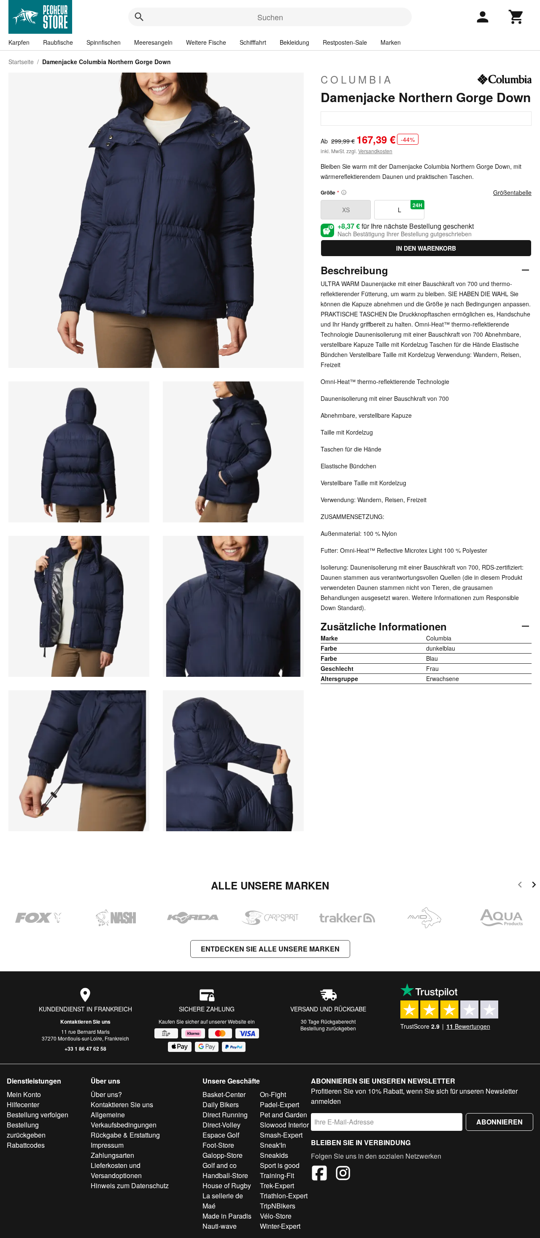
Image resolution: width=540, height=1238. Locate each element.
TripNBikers (277, 1206)
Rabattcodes (26, 1145)
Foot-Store (218, 1145)
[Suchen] (139, 17)
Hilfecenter (23, 1104)
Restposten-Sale (345, 42)
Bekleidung (294, 42)
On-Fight (273, 1094)
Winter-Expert (280, 1226)
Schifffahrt (253, 42)
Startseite (21, 61)
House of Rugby (226, 1185)
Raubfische (58, 42)
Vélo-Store (276, 1216)
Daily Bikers (220, 1104)
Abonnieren (499, 1122)
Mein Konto (24, 1094)
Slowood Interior (284, 1125)
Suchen (270, 16)
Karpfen (19, 42)
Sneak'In (273, 1145)
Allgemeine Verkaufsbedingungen (124, 1120)
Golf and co (219, 1165)
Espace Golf (220, 1135)
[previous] (520, 885)
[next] (534, 885)
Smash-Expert (281, 1135)
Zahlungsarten (112, 1155)
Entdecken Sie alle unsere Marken (270, 949)
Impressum (107, 1145)
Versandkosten (375, 150)
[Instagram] (343, 1174)
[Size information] (344, 192)
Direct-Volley (221, 1125)
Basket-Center (224, 1094)
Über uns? (106, 1094)
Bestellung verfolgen (37, 1114)
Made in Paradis (226, 1216)
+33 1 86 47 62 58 (85, 1048)
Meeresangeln (153, 42)
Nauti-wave (219, 1226)
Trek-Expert (277, 1185)
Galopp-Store (222, 1155)
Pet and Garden (283, 1114)
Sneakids (274, 1155)
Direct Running (225, 1114)
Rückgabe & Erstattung (125, 1135)
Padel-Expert (279, 1104)
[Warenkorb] (516, 16)
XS (346, 209)
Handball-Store (225, 1175)
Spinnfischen (103, 42)
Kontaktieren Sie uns (85, 1021)
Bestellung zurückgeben (328, 1028)
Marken (391, 42)
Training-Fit (277, 1175)
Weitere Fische (206, 42)
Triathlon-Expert (284, 1195)
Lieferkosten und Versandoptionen (116, 1170)
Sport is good (280, 1165)
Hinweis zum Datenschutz (130, 1185)
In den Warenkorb (426, 248)
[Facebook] (319, 1174)
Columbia (357, 79)
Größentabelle (512, 192)
